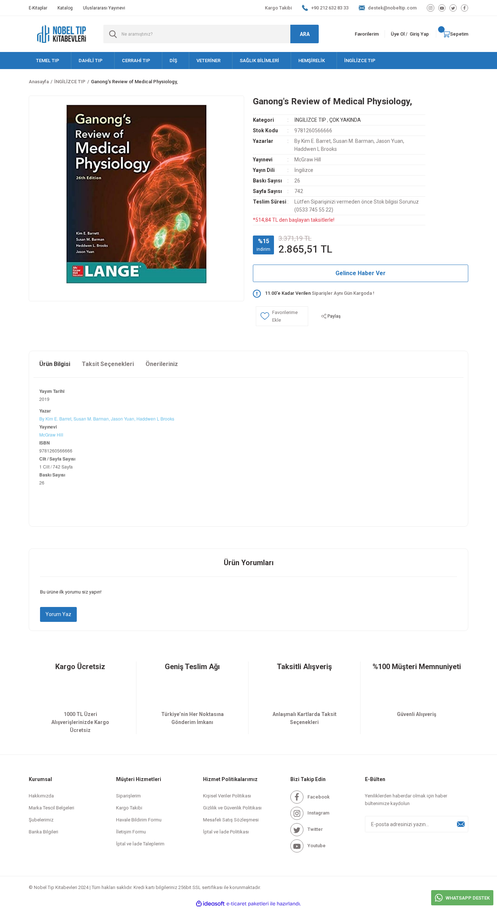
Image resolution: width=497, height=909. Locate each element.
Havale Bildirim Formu (139, 819)
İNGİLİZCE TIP (310, 120)
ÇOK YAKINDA (345, 120)
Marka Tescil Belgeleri (51, 808)
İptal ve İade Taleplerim (140, 843)
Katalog (65, 8)
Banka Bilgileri (43, 831)
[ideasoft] (210, 903)
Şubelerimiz (41, 819)
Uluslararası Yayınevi (104, 8)
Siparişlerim (128, 796)
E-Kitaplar (38, 8)
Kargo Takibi (278, 8)
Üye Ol (398, 34)
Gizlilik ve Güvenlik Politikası (232, 808)
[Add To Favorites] (282, 316)
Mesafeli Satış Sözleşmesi (231, 819)
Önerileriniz (162, 364)
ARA (305, 34)
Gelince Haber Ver (360, 273)
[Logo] (62, 34)
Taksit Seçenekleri (108, 364)
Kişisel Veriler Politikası (227, 796)
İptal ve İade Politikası (226, 831)
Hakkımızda (41, 796)
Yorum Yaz (58, 614)
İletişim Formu (131, 831)
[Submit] (461, 824)
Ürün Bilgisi (54, 364)
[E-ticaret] (247, 904)
